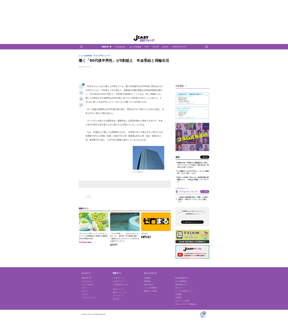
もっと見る (205, 191)
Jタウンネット (118, 296)
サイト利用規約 (180, 281)
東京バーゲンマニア (120, 292)
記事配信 (178, 297)
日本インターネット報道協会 (185, 304)
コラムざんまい (120, 47)
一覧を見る (205, 157)
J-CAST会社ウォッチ (120, 284)
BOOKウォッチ (118, 289)
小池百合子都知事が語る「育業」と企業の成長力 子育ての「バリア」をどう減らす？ (193, 199)
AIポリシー (179, 288)
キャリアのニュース (102, 55)
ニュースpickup (85, 55)
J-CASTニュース (119, 278)
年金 (88, 197)
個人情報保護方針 (181, 278)
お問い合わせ (148, 284)
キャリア (156, 47)
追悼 (178, 157)
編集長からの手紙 (150, 291)
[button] (81, 46)
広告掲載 (178, 294)
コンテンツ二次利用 (182, 301)
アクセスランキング (179, 47)
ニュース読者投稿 (150, 288)
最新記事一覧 (106, 47)
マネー (146, 47)
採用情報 (147, 281)
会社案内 (147, 278)
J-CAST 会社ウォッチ (144, 38)
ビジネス (165, 47)
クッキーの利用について (184, 291)
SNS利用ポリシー (181, 284)
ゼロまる (116, 299)
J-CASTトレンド (119, 281)
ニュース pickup (135, 47)
